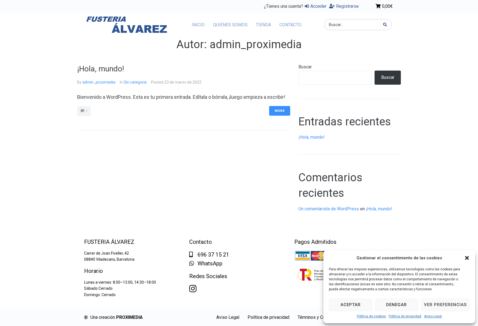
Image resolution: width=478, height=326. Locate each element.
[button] (467, 258)
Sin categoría (135, 82)
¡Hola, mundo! (100, 68)
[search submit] (385, 24)
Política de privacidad (405, 316)
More (280, 111)
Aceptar (351, 304)
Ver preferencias (445, 304)
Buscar (305, 66)
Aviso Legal (433, 316)
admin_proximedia (98, 82)
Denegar (396, 304)
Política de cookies (371, 316)
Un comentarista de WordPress (328, 208)
